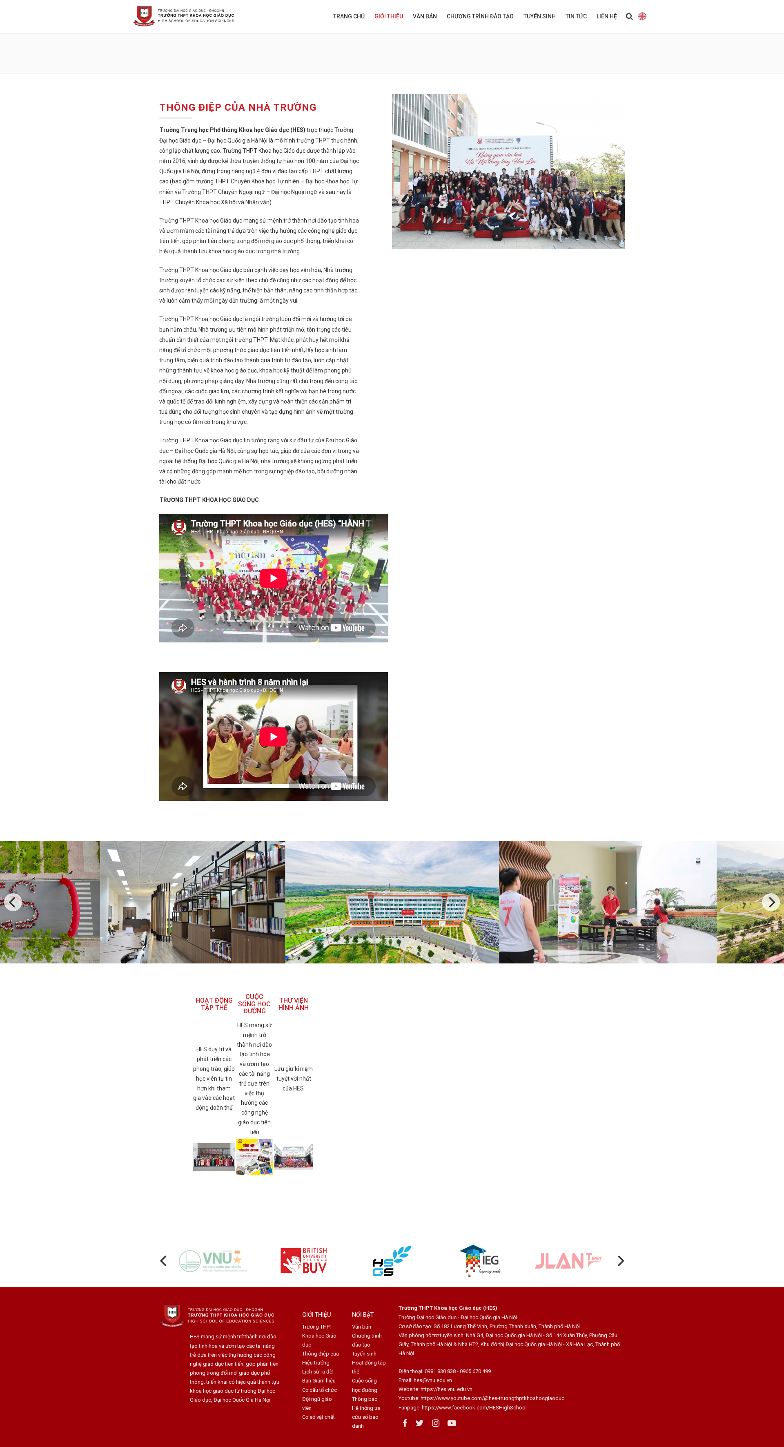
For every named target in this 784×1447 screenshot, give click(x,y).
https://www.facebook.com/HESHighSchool (474, 1408)
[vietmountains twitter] (420, 1423)
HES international (642, 16)
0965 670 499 (475, 1371)
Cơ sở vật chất (318, 1417)
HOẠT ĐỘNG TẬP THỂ (214, 1004)
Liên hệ (607, 16)
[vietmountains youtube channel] (451, 1423)
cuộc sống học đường (254, 1004)
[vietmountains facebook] (405, 1423)
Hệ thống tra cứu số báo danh (366, 1417)
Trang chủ (349, 16)
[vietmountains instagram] (435, 1423)
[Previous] (13, 902)
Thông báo (365, 1399)
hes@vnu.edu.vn (433, 1380)
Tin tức (576, 16)
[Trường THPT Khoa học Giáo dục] (190, 16)
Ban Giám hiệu (319, 1381)
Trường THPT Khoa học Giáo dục (319, 1336)
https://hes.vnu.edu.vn (446, 1389)
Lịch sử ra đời (318, 1372)
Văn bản (425, 16)
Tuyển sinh (539, 16)
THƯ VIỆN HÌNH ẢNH (293, 1004)
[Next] (771, 902)
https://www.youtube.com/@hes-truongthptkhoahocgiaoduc (492, 1398)
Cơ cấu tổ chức (319, 1390)
